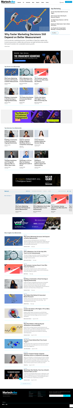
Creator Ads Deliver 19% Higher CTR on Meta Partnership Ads (41, 99)
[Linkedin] (5, 404)
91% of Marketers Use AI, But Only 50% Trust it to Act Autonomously (26, 80)
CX (23, 2)
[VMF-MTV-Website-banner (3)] (36, 223)
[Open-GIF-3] (36, 180)
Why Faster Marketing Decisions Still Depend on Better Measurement (25, 36)
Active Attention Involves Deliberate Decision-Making (40, 141)
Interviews (28, 2)
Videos (42, 2)
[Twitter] (3, 404)
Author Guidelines (40, 396)
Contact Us (39, 393)
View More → (54, 32)
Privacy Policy (31, 396)
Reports (37, 2)
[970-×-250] (36, 56)
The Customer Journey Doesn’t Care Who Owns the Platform (41, 80)
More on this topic (8, 195)
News (33, 2)
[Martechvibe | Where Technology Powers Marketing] (8, 2)
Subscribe (68, 1)
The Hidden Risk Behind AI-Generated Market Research (26, 99)
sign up (67, 395)
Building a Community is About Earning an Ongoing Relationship (11, 99)
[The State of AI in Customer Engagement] (36, 116)
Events (47, 2)
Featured (25, 368)
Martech (19, 2)
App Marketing (26, 338)
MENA (5, 138)
